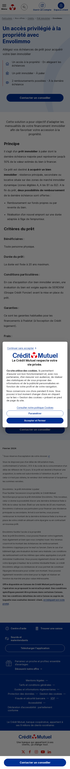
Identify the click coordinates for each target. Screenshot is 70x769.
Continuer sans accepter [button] (20, 348)
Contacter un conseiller (35, 762)
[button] (35, 420)
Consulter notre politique (35, 407)
